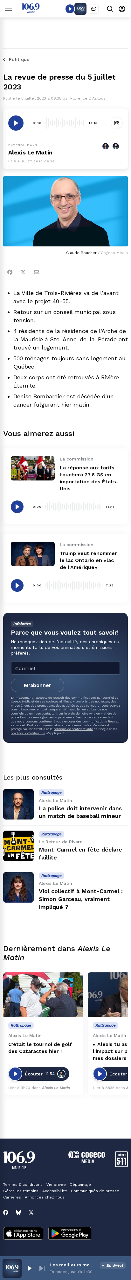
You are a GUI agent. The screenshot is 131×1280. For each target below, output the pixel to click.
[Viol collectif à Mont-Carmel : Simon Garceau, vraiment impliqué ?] (18, 887)
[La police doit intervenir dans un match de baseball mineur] (18, 804)
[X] (31, 1212)
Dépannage (80, 1184)
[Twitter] (23, 272)
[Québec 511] (121, 1165)
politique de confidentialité (73, 729)
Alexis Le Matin (30, 152)
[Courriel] (36, 272)
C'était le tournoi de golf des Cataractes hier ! (40, 1047)
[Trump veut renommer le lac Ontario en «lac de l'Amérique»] (33, 554)
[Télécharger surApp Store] (23, 1234)
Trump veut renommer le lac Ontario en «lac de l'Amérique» (88, 560)
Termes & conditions (23, 1184)
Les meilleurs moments (73, 1264)
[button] (29, 1268)
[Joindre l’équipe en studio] (94, 9)
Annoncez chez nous (45, 1197)
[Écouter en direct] (70, 9)
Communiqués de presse (95, 1191)
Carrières (12, 1197)
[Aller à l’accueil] (30, 12)
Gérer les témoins (20, 1191)
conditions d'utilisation (28, 733)
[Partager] (117, 123)
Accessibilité (54, 1191)
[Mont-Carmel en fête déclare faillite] (18, 846)
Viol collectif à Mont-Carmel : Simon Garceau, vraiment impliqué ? (81, 899)
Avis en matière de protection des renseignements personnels (63, 715)
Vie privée (56, 1184)
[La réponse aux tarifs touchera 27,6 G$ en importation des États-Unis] (33, 468)
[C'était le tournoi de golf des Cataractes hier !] (43, 994)
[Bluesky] (18, 1212)
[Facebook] (10, 272)
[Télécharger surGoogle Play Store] (69, 1234)
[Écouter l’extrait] (16, 123)
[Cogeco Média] (86, 1162)
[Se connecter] (122, 8)
